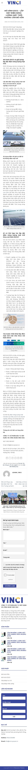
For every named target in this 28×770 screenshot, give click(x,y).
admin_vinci (20, 21)
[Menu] (2, 3)
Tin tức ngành (14, 465)
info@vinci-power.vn (11, 741)
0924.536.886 (11, 737)
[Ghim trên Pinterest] (18, 458)
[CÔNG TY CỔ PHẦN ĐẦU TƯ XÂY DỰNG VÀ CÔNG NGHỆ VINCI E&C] (14, 2)
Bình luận (6, 529)
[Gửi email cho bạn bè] (15, 458)
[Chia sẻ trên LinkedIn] (21, 458)
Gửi (14, 716)
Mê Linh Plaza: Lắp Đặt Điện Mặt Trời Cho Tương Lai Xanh (7, 484)
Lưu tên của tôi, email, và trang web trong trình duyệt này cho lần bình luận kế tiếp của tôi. (13, 567)
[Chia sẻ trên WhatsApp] (7, 458)
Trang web (6, 557)
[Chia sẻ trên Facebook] (9, 458)
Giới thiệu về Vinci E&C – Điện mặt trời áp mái (21, 484)
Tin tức (20, 463)
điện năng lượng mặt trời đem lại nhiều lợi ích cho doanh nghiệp (14, 416)
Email (5, 550)
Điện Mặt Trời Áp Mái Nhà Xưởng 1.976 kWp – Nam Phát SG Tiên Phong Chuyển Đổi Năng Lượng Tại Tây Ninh (14, 507)
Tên (4, 543)
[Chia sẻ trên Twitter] (12, 458)
